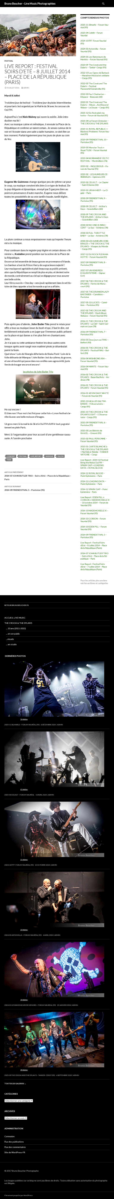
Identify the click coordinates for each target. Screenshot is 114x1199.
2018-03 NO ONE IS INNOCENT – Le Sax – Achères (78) (94, 226)
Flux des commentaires (15, 1147)
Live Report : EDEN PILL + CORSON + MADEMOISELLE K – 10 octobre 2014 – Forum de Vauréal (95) (95, 501)
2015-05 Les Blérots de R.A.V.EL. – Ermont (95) (91, 431)
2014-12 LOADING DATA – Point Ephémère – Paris (93, 482)
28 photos (24, 1070)
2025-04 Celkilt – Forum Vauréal (19, 795)
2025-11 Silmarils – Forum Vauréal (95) (22, 724)
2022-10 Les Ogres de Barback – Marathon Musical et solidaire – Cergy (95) (94, 75)
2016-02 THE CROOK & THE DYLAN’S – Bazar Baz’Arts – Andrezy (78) (95, 377)
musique (49, 456)
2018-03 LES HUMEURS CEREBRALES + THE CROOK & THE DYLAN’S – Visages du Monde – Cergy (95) (94, 245)
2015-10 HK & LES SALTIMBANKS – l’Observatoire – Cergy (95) (93, 404)
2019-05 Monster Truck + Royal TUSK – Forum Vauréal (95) (93, 150)
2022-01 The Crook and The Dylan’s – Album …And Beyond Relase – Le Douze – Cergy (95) (94, 105)
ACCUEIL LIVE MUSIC (14, 617)
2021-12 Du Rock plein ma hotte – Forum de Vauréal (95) (94, 114)
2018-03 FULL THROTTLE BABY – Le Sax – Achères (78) (94, 234)
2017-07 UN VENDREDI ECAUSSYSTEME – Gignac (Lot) (92, 273)
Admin (26, 88)
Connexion (9, 1136)
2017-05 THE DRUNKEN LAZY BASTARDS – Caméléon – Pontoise (94, 294)
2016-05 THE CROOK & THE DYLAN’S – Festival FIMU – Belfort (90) (94, 350)
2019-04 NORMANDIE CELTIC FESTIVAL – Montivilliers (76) (94, 159)
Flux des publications (14, 1141)
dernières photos (15, 656)
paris (9, 460)
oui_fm (60, 456)
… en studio (11, 644)
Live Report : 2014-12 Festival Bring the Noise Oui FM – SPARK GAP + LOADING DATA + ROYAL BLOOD (94, 464)
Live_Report (36, 456)
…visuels (10, 639)
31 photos (24, 859)
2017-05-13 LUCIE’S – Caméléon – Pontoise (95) (94, 303)
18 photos (24, 1000)
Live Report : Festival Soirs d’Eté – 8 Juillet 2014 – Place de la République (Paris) (93, 545)
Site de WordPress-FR (14, 1152)
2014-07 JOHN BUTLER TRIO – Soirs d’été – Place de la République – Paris (37, 476)
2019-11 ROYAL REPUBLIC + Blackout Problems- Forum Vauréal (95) (95, 131)
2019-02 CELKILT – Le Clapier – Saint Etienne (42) (94, 183)
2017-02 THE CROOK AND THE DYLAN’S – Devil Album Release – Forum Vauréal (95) (93, 313)
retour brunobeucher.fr (16, 605)
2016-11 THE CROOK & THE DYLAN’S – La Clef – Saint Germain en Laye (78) (94, 324)
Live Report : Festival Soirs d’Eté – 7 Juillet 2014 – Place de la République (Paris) (93, 567)
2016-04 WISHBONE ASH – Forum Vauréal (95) (93, 359)
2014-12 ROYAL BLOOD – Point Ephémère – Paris (92, 474)
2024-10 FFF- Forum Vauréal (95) (19, 865)
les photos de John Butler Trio (38, 371)
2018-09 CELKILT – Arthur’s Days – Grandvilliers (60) (93, 207)
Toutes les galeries (15, 1083)
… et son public (13, 633)
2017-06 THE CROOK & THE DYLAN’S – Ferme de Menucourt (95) (94, 284)
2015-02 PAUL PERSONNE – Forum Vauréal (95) (93, 439)
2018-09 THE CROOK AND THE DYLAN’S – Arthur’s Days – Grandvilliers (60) (94, 217)
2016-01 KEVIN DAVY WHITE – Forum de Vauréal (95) (94, 394)
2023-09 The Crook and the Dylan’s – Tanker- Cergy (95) (93, 66)
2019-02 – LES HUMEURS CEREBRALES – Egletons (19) (94, 175)
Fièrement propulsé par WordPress (18, 1195)
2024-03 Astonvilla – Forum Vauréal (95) (23, 935)
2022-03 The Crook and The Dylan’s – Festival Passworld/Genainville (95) (93, 86)
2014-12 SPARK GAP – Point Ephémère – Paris (93, 490)
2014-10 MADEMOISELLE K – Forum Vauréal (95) (94, 512)
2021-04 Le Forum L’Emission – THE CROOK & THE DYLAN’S (94, 122)
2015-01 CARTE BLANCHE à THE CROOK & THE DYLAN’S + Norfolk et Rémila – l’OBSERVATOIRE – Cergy (94, 450)
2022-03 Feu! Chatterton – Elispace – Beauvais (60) (93, 95)
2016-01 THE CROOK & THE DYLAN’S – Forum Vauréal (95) (94, 386)
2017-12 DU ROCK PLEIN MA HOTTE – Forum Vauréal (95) (94, 255)
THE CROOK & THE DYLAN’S (18, 623)
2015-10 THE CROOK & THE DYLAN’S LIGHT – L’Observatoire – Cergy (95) (94, 414)
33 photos (24, 930)
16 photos (24, 719)
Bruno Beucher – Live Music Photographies (30, 3)
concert (11, 456)
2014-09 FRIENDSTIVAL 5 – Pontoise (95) (24, 488)
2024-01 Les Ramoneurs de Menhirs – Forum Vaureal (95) (93, 58)
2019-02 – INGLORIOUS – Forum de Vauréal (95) (94, 167)
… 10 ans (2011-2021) (16, 628)
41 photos (24, 789)
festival (8, 61)
